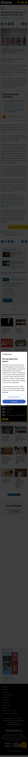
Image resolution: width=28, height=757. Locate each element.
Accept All (14, 401)
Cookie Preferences (14, 397)
